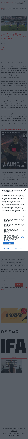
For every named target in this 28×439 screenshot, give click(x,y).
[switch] (22, 220)
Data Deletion (6, 248)
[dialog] (14, 219)
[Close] (25, 190)
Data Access (14, 248)
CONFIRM (8, 243)
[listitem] (14, 216)
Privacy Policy (22, 248)
